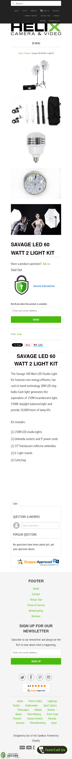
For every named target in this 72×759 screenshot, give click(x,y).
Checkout (56, 11)
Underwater (31, 705)
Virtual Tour (45, 16)
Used (53, 723)
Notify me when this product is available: (29, 304)
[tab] (15, 503)
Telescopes (23, 710)
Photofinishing (38, 723)
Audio (20, 701)
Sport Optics (50, 705)
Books (19, 714)
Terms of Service (31, 16)
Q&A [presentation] (15, 503)
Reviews (43, 21)
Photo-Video (35, 701)
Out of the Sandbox (36, 735)
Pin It (27, 345)
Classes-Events (35, 718)
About (17, 11)
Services (20, 723)
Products (27, 53)
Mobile (38, 710)
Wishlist (33, 11)
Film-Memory (34, 714)
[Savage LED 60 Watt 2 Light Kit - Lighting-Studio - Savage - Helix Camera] (36, 76)
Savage (19, 334)
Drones (51, 710)
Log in (24, 11)
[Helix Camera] (36, 29)
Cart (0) (46, 11)
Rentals (52, 718)
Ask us (46, 264)
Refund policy (54, 21)
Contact (56, 16)
